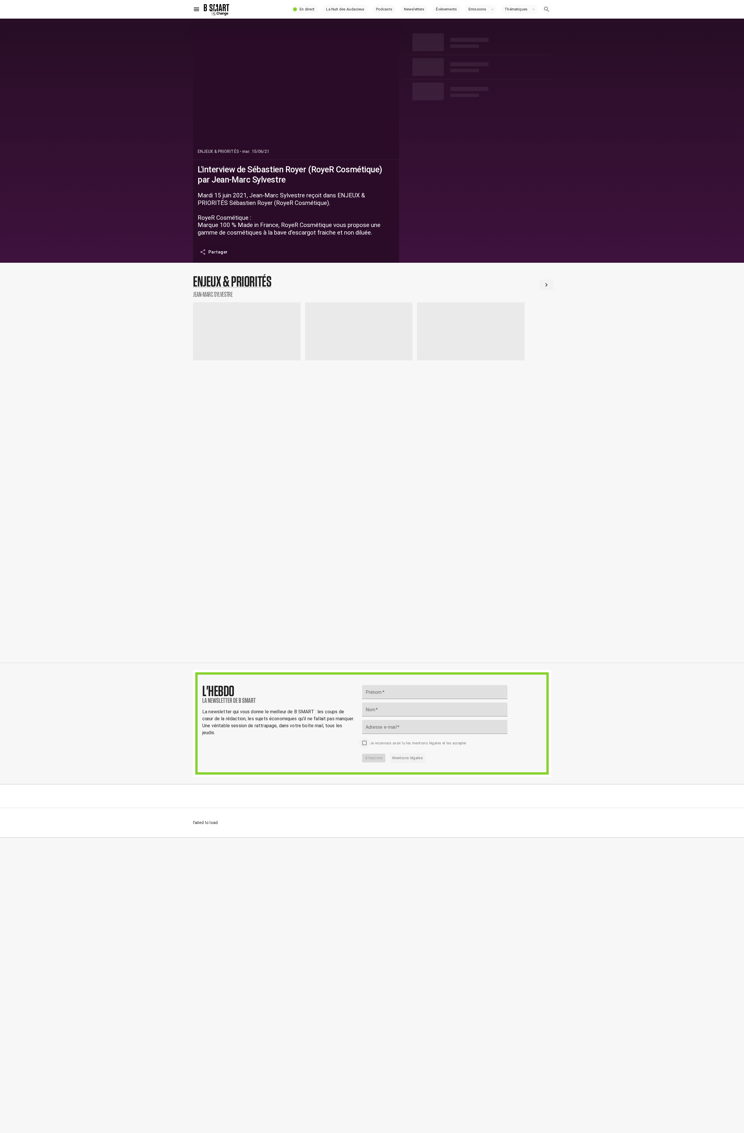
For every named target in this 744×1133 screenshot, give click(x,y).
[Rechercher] (546, 9)
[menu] (196, 9)
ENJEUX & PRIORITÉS (218, 151)
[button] (304, 9)
